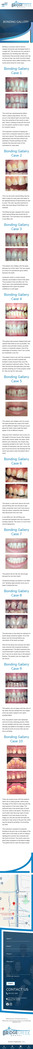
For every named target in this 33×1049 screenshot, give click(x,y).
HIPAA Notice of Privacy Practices (16, 1018)
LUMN (23, 1042)
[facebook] (7, 1005)
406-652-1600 (13, 993)
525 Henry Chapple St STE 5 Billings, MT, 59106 (17, 999)
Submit (10, 984)
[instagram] (11, 1005)
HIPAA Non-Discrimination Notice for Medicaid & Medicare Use (16, 1021)
